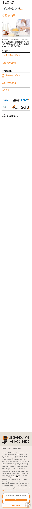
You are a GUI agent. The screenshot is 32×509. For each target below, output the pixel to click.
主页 (5, 8)
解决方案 (10, 8)
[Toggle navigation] (28, 2)
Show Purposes (16, 505)
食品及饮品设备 (10, 9)
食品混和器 (19, 9)
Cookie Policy (15, 477)
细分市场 (17, 8)
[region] (16, 477)
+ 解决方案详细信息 (9, 63)
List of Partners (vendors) (9, 491)
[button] (5, 8)
